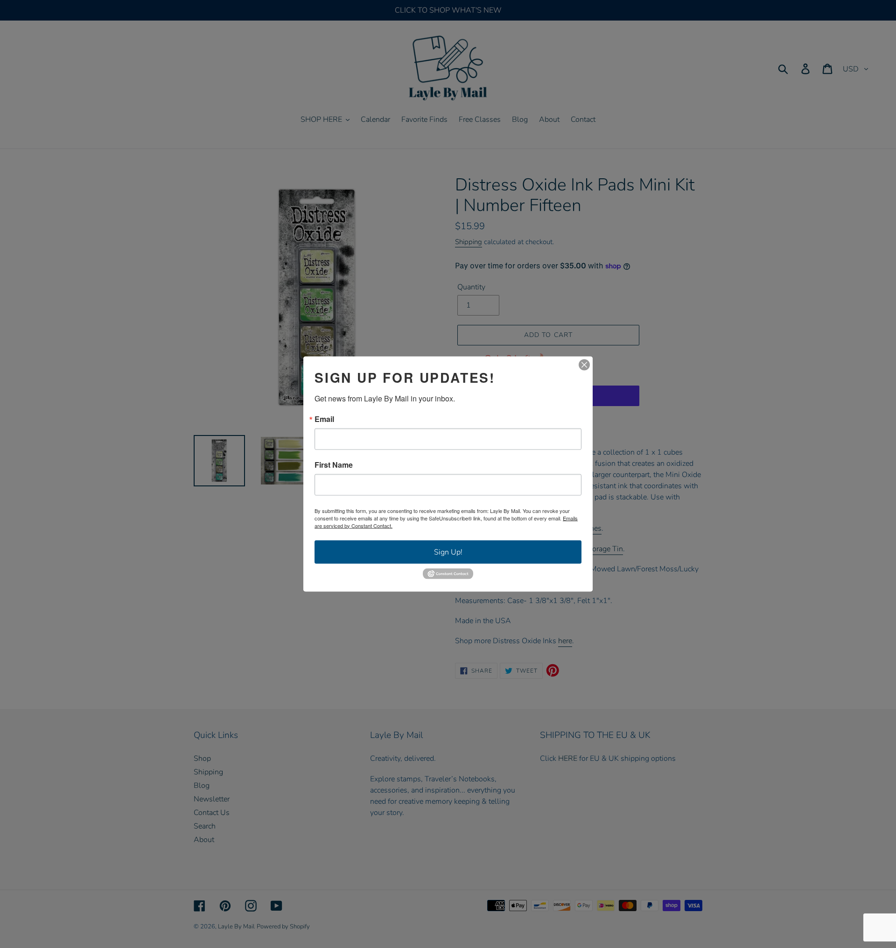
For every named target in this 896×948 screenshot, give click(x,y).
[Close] (584, 364)
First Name (334, 464)
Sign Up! (448, 552)
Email (324, 418)
